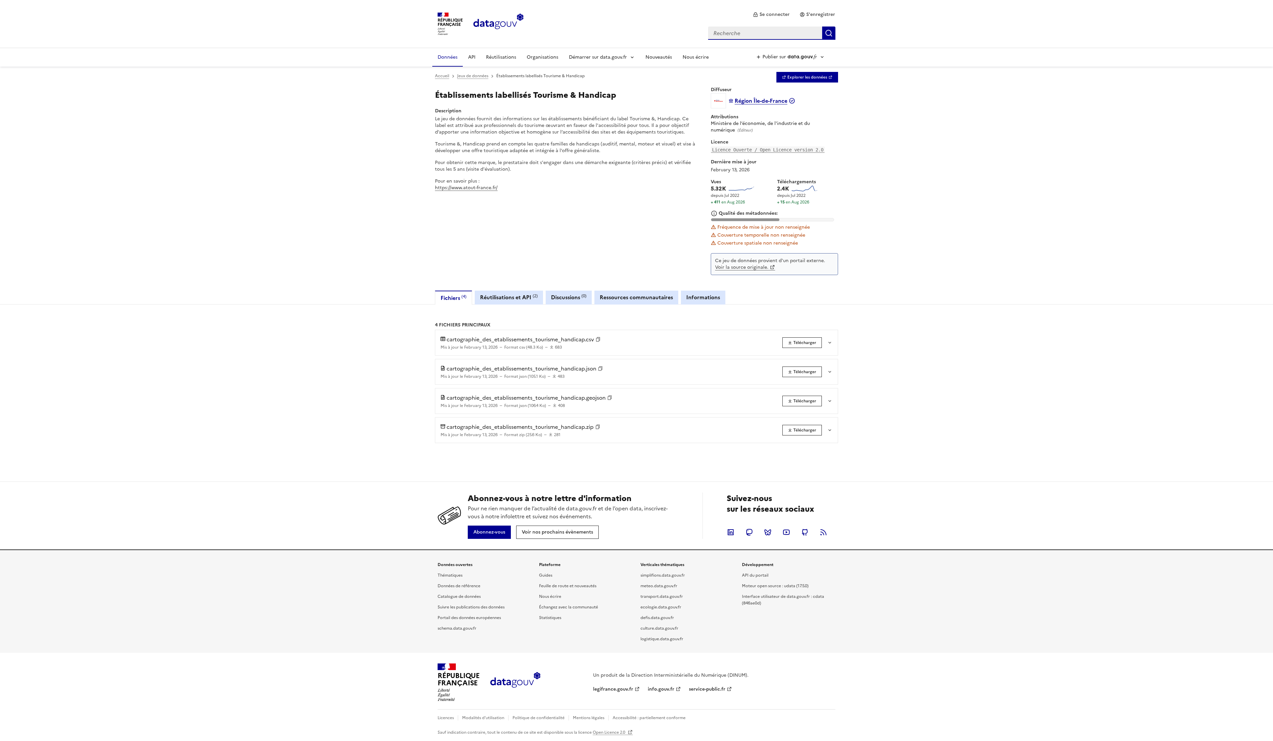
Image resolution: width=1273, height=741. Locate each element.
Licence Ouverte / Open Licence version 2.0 (767, 149)
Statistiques (550, 618)
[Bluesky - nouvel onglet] (767, 532)
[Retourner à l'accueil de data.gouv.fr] (498, 23)
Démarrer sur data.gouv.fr (598, 57)
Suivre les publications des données (471, 607)
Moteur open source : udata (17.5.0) (775, 586)
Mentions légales (588, 718)
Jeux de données (472, 76)
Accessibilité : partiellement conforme (649, 718)
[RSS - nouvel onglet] (823, 532)
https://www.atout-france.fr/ (466, 187)
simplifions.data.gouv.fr (662, 575)
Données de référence (459, 586)
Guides (545, 575)
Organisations (542, 57)
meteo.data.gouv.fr (658, 586)
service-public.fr (707, 689)
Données (447, 57)
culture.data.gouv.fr (659, 628)
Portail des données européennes (469, 618)
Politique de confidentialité (539, 718)
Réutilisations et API (509, 297)
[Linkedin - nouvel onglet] (730, 532)
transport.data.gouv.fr (661, 596)
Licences (446, 718)
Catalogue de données (459, 596)
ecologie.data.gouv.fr (660, 607)
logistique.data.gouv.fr (661, 639)
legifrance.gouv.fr (613, 689)
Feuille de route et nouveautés (567, 586)
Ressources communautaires (636, 297)
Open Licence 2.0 (609, 732)
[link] (771, 14)
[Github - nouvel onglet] (805, 532)
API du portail (755, 575)
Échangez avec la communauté (568, 607)
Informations (703, 297)
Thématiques (450, 575)
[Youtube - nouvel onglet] (786, 532)
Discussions (568, 297)
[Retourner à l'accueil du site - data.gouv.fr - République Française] (515, 682)
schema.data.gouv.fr (457, 628)
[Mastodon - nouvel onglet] (749, 532)
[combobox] (771, 33)
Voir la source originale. (741, 267)
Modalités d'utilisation (483, 718)
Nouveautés (658, 57)
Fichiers (453, 298)
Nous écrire (696, 57)
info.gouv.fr (661, 689)
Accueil (442, 76)
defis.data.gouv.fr (657, 618)
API (471, 57)
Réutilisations (501, 57)
